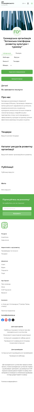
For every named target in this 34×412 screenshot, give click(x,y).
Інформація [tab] (7, 53)
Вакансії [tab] (6, 61)
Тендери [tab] (16, 61)
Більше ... (6, 65)
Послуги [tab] (18, 53)
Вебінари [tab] (6, 57)
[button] (23, 3)
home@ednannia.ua (8, 315)
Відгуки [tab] (16, 57)
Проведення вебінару (17, 356)
